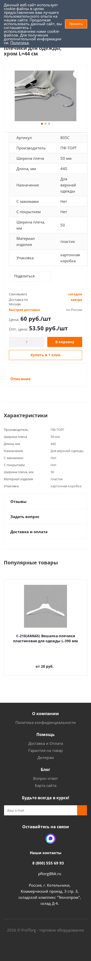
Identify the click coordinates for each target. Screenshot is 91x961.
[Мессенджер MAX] (51, 839)
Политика (19, 42)
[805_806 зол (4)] (45, 96)
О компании (45, 713)
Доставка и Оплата (45, 743)
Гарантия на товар (45, 750)
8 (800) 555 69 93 (48, 863)
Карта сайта (45, 785)
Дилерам (45, 757)
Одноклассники (38, 839)
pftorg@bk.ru (49, 873)
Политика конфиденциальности (45, 722)
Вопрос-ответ (45, 778)
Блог (45, 769)
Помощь (45, 734)
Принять (76, 23)
